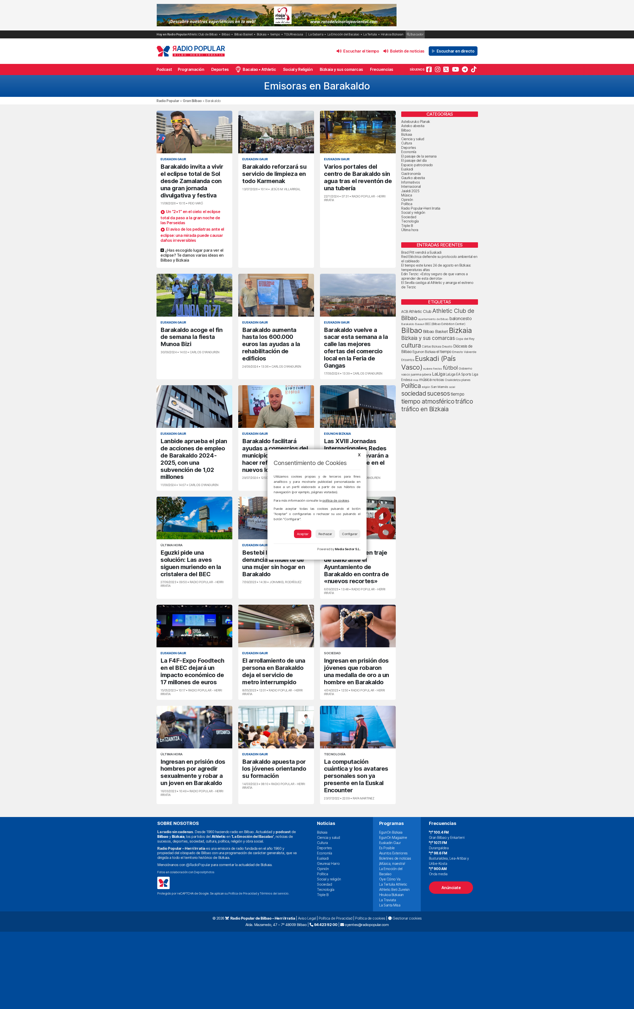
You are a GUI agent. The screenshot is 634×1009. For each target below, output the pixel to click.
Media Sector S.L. (348, 549)
